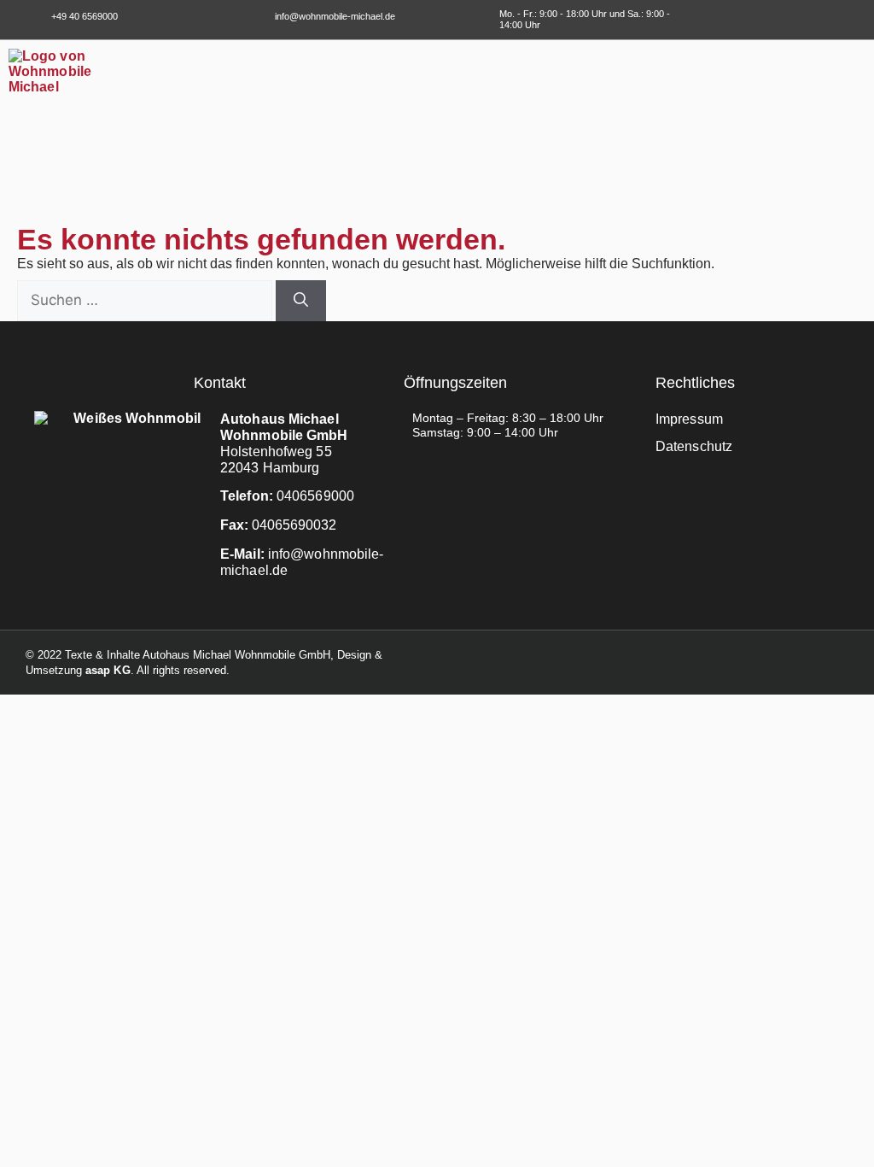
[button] (853, 63)
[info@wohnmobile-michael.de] (257, 17)
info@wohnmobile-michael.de (335, 16)
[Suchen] (301, 300)
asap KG (108, 670)
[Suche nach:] (146, 300)
